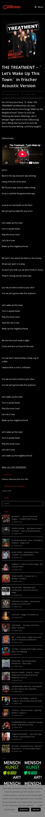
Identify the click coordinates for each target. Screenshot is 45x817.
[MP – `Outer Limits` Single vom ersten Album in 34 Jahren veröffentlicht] (6, 639)
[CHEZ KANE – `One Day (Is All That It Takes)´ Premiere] (6, 628)
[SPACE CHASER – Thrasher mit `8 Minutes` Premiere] (6, 578)
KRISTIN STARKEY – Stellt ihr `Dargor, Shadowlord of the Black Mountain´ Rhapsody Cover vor (26, 675)
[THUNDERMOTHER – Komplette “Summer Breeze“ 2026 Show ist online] (6, 725)
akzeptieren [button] (24, 809)
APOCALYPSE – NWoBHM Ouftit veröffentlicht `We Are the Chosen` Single (25, 590)
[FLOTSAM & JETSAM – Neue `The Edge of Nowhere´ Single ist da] (6, 543)
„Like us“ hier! (6, 491)
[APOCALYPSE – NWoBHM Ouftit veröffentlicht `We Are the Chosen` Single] (6, 591)
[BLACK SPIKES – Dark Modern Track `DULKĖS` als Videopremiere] (6, 555)
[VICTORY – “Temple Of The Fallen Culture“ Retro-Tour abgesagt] (6, 651)
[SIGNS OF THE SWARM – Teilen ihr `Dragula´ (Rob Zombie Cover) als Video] (6, 701)
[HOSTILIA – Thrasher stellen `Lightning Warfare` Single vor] (6, 713)
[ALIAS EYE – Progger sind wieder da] (6, 616)
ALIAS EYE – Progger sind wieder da (25, 615)
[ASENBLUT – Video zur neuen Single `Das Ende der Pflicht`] (6, 566)
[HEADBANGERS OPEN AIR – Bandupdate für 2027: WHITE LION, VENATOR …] (6, 689)
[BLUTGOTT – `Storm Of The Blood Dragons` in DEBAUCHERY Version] (6, 519)
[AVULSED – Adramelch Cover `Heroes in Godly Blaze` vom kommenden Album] (6, 748)
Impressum (31, 814)
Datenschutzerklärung (18, 814)
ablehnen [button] (36, 809)
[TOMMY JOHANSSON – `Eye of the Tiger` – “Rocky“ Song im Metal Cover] (6, 736)
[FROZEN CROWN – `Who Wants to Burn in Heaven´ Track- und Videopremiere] (6, 531)
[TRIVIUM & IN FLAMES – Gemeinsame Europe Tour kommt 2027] (6, 604)
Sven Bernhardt (12, 94)
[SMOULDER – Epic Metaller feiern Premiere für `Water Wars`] (6, 663)
